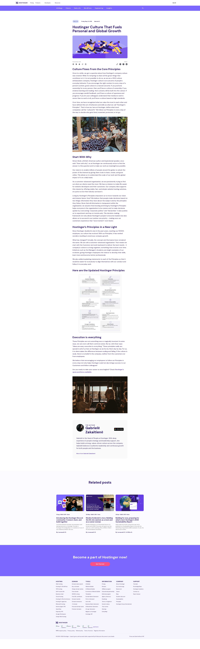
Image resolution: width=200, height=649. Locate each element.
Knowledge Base (137, 586)
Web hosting (59, 584)
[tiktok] (139, 622)
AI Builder (88, 584)
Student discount (120, 596)
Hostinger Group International (123, 604)
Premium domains (76, 609)
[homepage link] (22, 3)
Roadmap (104, 599)
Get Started (100, 564)
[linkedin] (116, 622)
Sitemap (104, 609)
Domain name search (77, 584)
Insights (109, 8)
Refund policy (79, 630)
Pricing (32, 3)
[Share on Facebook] (123, 64)
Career (118, 591)
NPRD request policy (61, 630)
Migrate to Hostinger (91, 611)
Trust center (105, 606)
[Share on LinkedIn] (127, 64)
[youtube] (131, 622)
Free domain (75, 591)
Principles (118, 601)
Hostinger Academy (138, 589)
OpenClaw (58, 609)
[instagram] (124, 622)
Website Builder (90, 586)
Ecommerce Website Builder (93, 591)
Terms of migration (107, 601)
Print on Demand (90, 599)
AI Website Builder (90, 589)
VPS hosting (59, 589)
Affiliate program (106, 589)
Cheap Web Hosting (61, 616)
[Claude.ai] (76, 64)
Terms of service (88, 630)
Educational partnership (108, 591)
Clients (68, 8)
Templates (88, 594)
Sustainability (119, 599)
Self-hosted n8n (60, 591)
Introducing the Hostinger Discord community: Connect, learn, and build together (69, 520)
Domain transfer (76, 599)
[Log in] (183, 3)
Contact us (136, 591)
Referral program (106, 594)
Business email (59, 594)
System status (106, 604)
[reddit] (135, 622)
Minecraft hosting (60, 604)
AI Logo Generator (90, 609)
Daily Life (77, 8)
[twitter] (128, 622)
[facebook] (120, 622)
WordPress (88, 8)
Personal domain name (78, 606)
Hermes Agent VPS (61, 606)
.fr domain (74, 604)
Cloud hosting (59, 596)
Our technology (120, 586)
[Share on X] (120, 64)
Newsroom (119, 589)
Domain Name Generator (92, 596)
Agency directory (106, 596)
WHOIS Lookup (76, 594)
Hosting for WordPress (62, 586)
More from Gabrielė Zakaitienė (85, 453)
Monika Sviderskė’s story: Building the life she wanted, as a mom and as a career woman (99, 520)
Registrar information (99, 630)
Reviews (104, 586)
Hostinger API (89, 614)
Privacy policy (71, 630)
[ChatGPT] (73, 64)
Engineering (99, 8)
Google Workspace (61, 614)
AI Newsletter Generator (92, 606)
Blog (117, 594)
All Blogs (59, 8)
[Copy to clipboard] (117, 64)
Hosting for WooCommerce (63, 599)
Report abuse (136, 594)
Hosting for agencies (61, 601)
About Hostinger (120, 584)
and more (95, 627)
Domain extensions (77, 601)
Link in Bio (88, 601)
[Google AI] (79, 64)
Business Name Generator (92, 604)
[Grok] (82, 64)
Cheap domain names (77, 589)
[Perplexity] (86, 64)
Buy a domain (75, 586)
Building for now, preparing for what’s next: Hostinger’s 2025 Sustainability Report (127, 520)
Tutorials (135, 584)
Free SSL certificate (77, 596)
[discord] (143, 622)
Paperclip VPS (59, 611)
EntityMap (104, 611)
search (143, 8)
